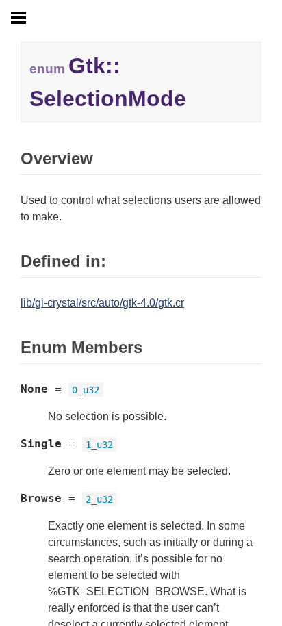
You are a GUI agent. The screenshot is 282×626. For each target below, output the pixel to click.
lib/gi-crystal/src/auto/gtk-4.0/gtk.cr (102, 303)
